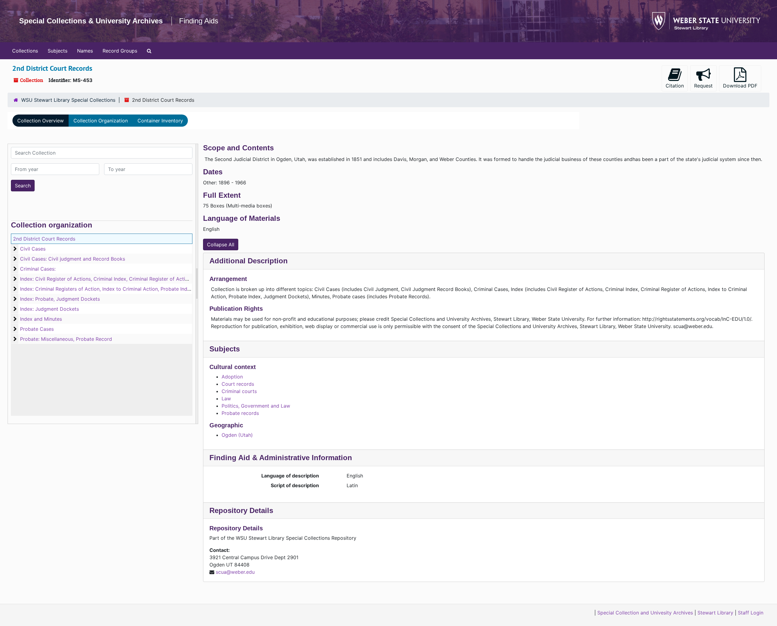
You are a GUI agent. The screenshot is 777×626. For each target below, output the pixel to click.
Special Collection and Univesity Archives (645, 613)
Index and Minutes (41, 319)
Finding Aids (198, 21)
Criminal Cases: (38, 269)
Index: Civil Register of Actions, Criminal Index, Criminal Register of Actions (106, 279)
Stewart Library (715, 613)
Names (85, 51)
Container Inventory (160, 121)
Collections (25, 51)
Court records (238, 384)
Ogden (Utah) (237, 435)
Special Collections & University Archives (91, 21)
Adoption (232, 377)
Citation (675, 86)
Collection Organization (100, 121)
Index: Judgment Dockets (49, 309)
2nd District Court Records (44, 239)
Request (703, 86)
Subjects (57, 51)
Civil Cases (33, 249)
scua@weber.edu (235, 572)
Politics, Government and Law (256, 406)
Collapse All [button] (220, 244)
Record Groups (120, 51)
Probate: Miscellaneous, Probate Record (66, 339)
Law (226, 398)
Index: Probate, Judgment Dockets (60, 299)
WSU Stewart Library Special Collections (68, 100)
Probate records (240, 413)
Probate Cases (37, 329)
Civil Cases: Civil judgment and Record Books (72, 259)
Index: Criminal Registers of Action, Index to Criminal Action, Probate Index (106, 289)
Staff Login (750, 613)
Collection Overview (40, 121)
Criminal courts (239, 391)
